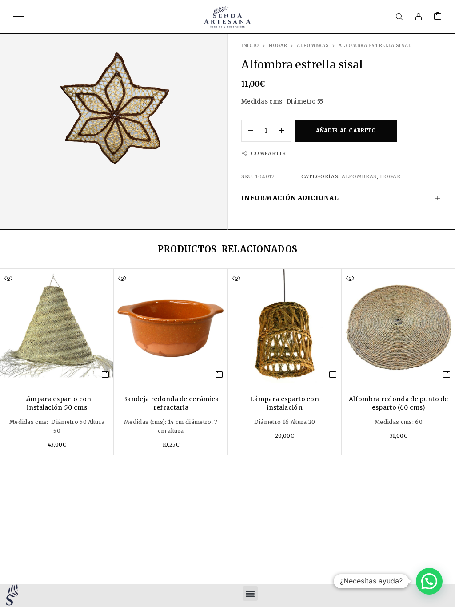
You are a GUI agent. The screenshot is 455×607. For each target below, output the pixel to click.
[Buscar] (399, 17)
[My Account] (419, 17)
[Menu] (19, 17)
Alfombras (313, 45)
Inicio (250, 45)
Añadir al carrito (346, 130)
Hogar (278, 45)
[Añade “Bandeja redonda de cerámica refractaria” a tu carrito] (219, 374)
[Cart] (438, 16)
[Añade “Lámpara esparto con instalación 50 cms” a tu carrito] (105, 374)
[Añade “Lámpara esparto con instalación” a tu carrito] (333, 374)
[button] (250, 593)
